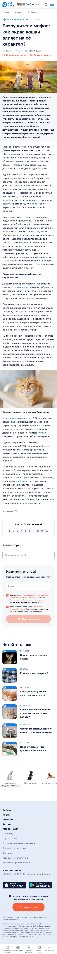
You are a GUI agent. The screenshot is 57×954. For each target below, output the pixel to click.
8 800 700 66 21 (11, 870)
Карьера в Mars (10, 838)
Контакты (7, 853)
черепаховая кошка (21, 418)
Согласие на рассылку (14, 848)
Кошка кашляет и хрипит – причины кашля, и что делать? (36, 713)
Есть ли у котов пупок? (34, 673)
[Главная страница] (8, 6)
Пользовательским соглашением (35, 595)
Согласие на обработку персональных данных (27, 600)
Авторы (7, 824)
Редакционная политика (15, 857)
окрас (33, 203)
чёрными (23, 481)
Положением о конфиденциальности (24, 597)
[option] (28, 657)
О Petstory (7, 833)
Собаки (6, 809)
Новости (7, 819)
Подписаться (28, 907)
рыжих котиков (22, 287)
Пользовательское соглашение (18, 843)
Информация (10, 828)
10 (46, 530)
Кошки (6, 814)
